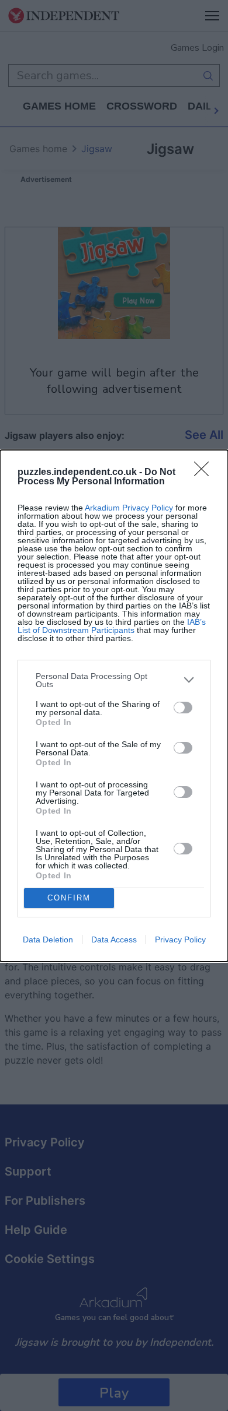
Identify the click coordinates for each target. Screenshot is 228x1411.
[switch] (183, 707)
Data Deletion (48, 939)
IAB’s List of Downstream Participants (112, 626)
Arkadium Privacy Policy (129, 507)
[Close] (205, 473)
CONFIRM (69, 897)
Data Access (114, 939)
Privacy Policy (180, 939)
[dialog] (114, 706)
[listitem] (114, 680)
